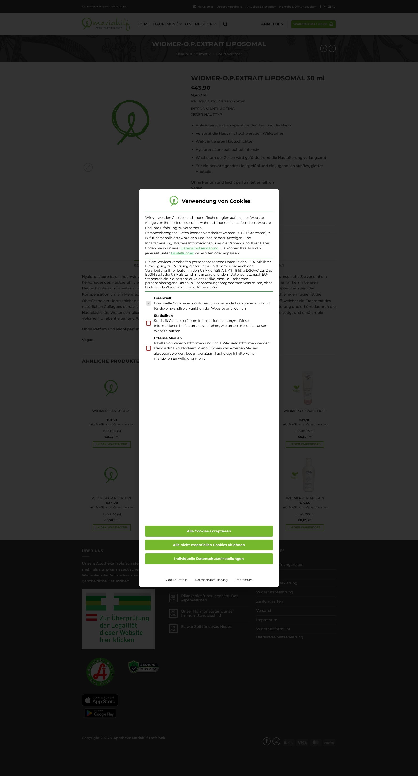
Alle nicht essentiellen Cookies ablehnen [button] (209, 545)
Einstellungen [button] (182, 253)
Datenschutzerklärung (200, 248)
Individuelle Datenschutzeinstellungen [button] (209, 558)
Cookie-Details (176, 580)
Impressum (243, 580)
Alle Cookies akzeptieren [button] (209, 531)
